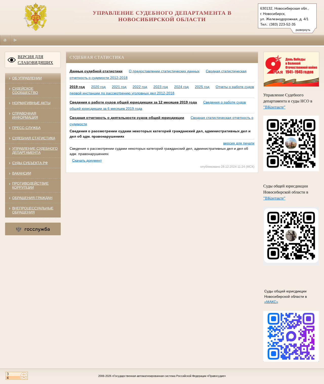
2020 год (98, 87)
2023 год (160, 87)
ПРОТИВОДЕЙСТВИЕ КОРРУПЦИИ (30, 185)
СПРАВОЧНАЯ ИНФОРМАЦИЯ (25, 115)
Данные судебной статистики (96, 71)
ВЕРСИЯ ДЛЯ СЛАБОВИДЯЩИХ (35, 60)
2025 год (202, 87)
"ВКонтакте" (274, 107)
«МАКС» (271, 302)
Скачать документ (87, 160)
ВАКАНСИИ (21, 173)
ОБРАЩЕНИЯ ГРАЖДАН (32, 198)
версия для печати (238, 143)
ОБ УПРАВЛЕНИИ (27, 78)
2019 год (77, 87)
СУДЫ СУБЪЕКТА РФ (30, 163)
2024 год (181, 87)
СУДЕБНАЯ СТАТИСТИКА (33, 138)
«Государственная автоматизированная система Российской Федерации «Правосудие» (169, 375)
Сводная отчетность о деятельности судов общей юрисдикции (127, 118)
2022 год (140, 87)
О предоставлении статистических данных (164, 71)
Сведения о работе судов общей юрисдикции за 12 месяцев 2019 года (133, 102)
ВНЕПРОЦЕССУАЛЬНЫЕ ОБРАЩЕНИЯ (32, 210)
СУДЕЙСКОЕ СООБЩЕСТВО (25, 91)
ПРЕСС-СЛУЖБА (26, 128)
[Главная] (5, 40)
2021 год (119, 87)
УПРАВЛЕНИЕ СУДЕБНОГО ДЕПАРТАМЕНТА (35, 150)
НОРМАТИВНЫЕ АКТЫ (31, 103)
